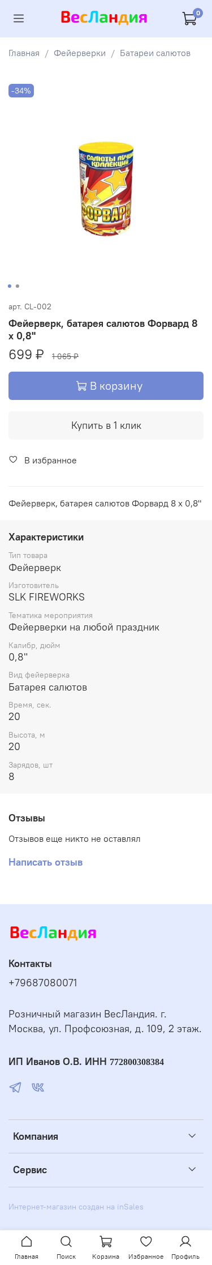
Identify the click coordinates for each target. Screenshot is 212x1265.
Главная (24, 52)
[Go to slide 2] (17, 286)
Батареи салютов (155, 52)
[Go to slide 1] (9, 286)
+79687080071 (42, 983)
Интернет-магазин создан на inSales (76, 1207)
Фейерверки (80, 52)
